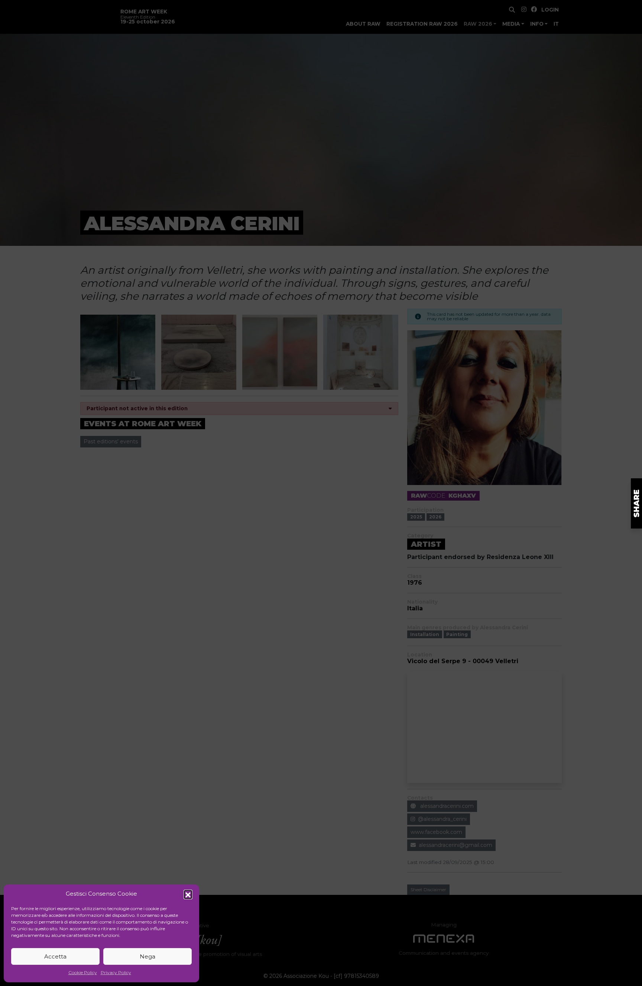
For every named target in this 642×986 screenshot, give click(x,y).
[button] (188, 894)
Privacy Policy (116, 972)
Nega (147, 956)
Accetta (55, 956)
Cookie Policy (82, 972)
